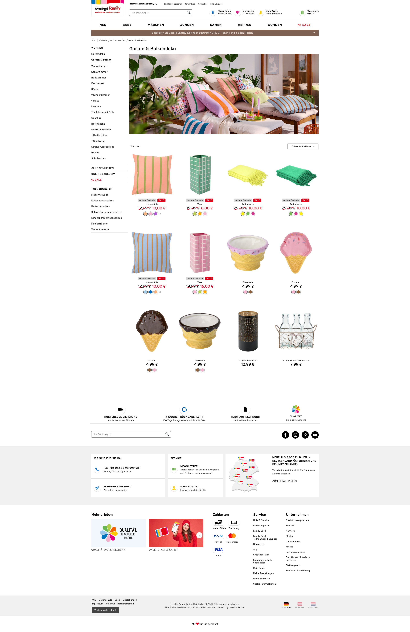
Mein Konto (259, 568)
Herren (244, 25)
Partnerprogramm (295, 552)
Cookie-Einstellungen (126, 600)
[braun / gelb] (250, 292)
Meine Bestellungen (263, 573)
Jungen (187, 25)
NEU (102, 25)
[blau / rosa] (150, 292)
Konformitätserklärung (298, 570)
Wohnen (274, 25)
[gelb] (243, 214)
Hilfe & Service (216, 4)
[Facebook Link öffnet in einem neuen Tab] (285, 435)
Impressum (97, 603)
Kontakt (290, 525)
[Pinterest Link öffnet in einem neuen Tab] (305, 435)
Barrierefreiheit (125, 603)
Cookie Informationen (264, 584)
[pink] (253, 214)
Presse (289, 546)
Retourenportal (261, 525)
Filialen (290, 536)
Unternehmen (293, 541)
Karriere (290, 531)
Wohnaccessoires (117, 40)
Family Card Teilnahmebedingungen (265, 537)
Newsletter (202, 4)
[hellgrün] (195, 214)
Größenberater (261, 554)
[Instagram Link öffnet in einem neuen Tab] (295, 435)
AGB (94, 600)
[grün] (248, 214)
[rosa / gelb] (245, 292)
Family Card (190, 4)
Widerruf (110, 603)
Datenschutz (105, 600)
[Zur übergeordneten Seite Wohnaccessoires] (93, 40)
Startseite (103, 40)
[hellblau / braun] (145, 292)
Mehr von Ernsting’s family (142, 4)
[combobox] (157, 13)
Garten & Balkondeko (137, 40)
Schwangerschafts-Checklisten (263, 561)
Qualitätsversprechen (173, 4)
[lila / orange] (155, 214)
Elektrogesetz (293, 565)
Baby (127, 25)
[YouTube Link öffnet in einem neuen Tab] (315, 435)
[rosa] (205, 214)
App (255, 549)
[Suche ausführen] (189, 13)
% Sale (304, 25)
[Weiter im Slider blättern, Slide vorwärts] (199, 535)
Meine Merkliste (261, 578)
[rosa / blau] (150, 214)
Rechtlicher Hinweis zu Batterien (298, 558)
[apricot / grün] (145, 214)
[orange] (200, 214)
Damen (216, 25)
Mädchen (156, 25)
